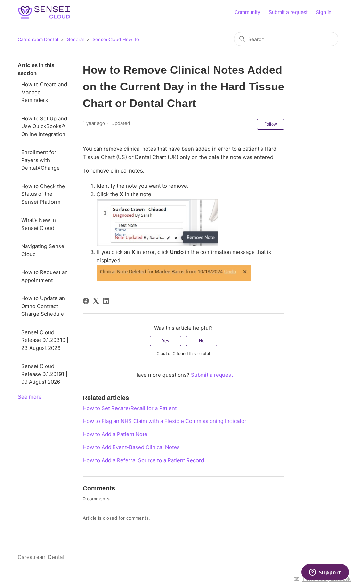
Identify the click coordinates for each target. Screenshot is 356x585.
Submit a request (288, 12)
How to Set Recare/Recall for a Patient (130, 408)
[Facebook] (86, 301)
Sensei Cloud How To (115, 39)
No (201, 340)
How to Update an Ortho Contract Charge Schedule (43, 306)
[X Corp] (96, 301)
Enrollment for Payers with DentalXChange (40, 160)
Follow (270, 124)
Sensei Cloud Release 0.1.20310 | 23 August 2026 (44, 340)
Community (247, 12)
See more (30, 396)
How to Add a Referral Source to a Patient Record (143, 460)
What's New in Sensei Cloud (38, 224)
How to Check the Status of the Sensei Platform (43, 194)
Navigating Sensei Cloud (43, 250)
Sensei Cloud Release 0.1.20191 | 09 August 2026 (44, 374)
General (75, 39)
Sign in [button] (323, 12)
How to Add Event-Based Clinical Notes (131, 447)
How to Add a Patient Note (115, 434)
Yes (165, 340)
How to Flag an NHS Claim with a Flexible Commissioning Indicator (164, 421)
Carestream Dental (38, 39)
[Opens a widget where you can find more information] (325, 573)
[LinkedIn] (106, 301)
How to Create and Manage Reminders (44, 92)
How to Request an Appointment (44, 276)
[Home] (44, 12)
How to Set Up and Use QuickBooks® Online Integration (44, 126)
